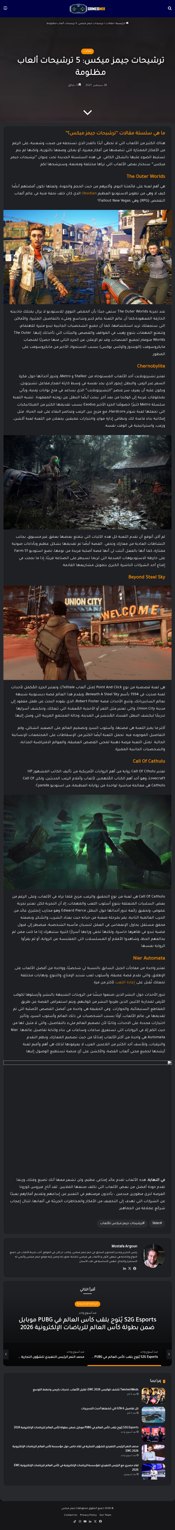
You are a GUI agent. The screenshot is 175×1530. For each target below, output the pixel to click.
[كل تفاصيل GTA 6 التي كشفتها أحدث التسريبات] (153, 1415)
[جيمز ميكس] (87, 8)
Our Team (105, 1515)
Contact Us (70, 1515)
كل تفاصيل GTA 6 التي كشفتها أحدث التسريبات (110, 1408)
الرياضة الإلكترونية (87, 1303)
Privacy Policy (88, 1515)
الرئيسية (121, 23)
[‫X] (129, 1268)
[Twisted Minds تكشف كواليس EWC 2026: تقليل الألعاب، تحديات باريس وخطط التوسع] (153, 1396)
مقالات (110, 23)
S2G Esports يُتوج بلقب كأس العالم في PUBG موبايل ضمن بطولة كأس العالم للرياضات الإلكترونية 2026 (76, 1427)
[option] (87, 1323)
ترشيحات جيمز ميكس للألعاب (121, 1223)
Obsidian (89, 194)
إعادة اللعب (124, 983)
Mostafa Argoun (124, 1247)
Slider (156, 1223)
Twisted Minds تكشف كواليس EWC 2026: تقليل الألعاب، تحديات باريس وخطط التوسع (86, 1389)
